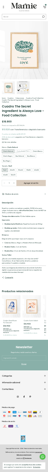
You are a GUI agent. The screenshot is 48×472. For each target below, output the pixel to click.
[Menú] (4, 7)
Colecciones (19, 98)
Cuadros (11, 98)
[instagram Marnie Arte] (18, 397)
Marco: (10, 147)
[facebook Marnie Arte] (24, 397)
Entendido (36, 467)
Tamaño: (7, 166)
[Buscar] (43, 16)
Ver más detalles (10, 142)
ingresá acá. (38, 452)
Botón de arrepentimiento (24, 455)
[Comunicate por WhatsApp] (42, 457)
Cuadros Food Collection (35, 98)
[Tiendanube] (24, 458)
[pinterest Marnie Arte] (30, 397)
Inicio (4, 98)
